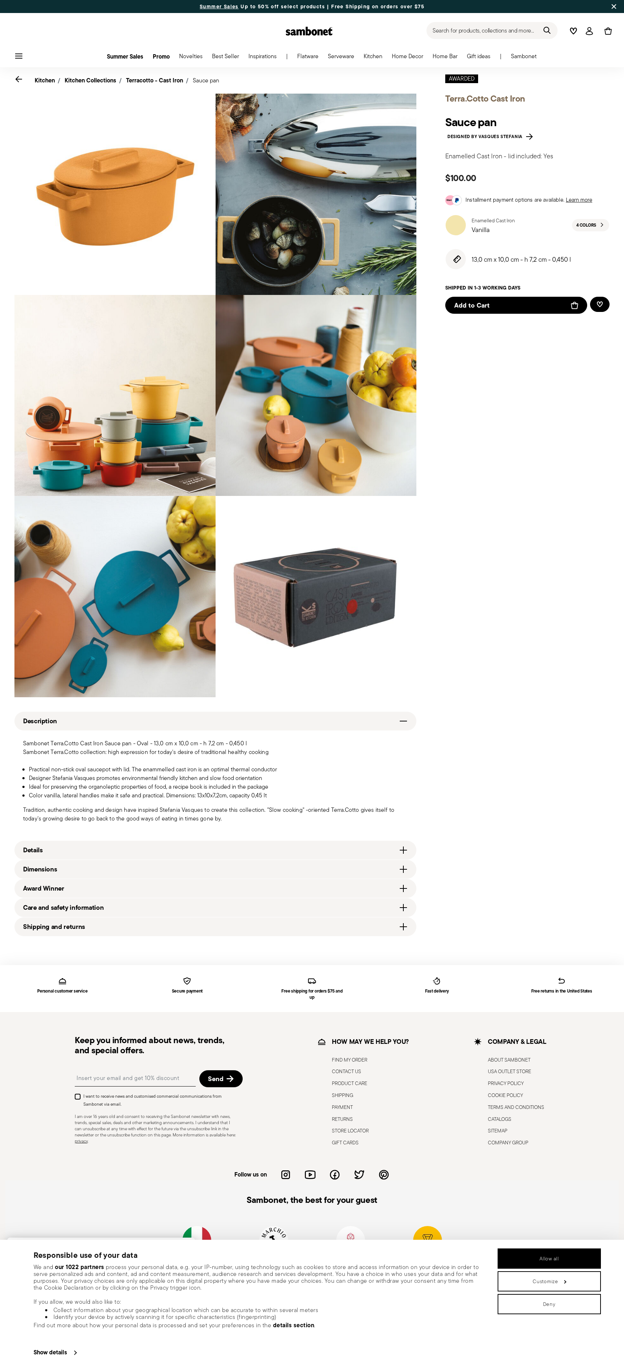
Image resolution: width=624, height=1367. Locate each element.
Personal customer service (62, 991)
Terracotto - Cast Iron (154, 80)
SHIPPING (342, 1094)
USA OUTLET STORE (509, 1071)
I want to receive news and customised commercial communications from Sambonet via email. (152, 1100)
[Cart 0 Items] (606, 31)
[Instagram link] (285, 1174)
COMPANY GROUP (508, 1142)
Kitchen (45, 80)
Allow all (549, 1258)
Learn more (579, 199)
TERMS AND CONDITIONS (516, 1106)
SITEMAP (497, 1130)
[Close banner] (614, 6)
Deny (549, 1304)
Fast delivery (437, 991)
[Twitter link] (359, 1174)
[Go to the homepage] (309, 31)
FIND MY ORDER (349, 1059)
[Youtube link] (310, 1174)
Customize (545, 1281)
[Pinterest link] (384, 1174)
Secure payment (187, 991)
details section (294, 1325)
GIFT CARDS (345, 1142)
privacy (81, 1140)
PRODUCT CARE (349, 1083)
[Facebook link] (335, 1174)
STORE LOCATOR (350, 1130)
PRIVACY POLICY (506, 1083)
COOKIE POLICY (505, 1094)
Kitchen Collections (90, 80)
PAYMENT (342, 1106)
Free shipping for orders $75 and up (311, 994)
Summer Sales (219, 6)
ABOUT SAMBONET (509, 1059)
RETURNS (342, 1118)
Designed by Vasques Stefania (486, 136)
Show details (50, 1352)
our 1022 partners (79, 1267)
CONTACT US (346, 1071)
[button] (307, 58)
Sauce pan (206, 80)
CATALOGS (499, 1118)
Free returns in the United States (561, 991)
